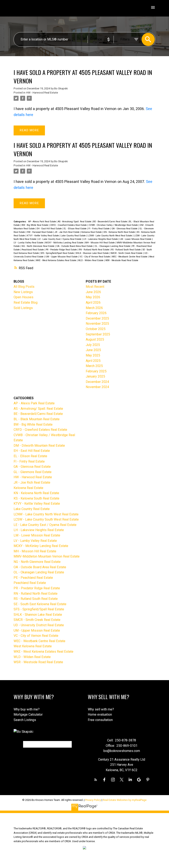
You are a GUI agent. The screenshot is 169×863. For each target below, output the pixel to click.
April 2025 (93, 361)
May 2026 (93, 297)
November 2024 (97, 387)
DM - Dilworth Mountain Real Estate (39, 445)
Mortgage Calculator (28, 714)
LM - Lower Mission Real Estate (136, 239)
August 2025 (95, 339)
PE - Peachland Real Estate (33, 578)
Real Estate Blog (26, 302)
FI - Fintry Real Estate (99, 228)
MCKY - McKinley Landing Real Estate (64, 242)
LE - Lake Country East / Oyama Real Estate (60, 239)
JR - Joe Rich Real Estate (67, 232)
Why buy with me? (27, 709)
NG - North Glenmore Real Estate (38, 246)
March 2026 (94, 308)
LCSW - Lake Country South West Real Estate (46, 519)
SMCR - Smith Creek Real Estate (127, 253)
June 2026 (93, 292)
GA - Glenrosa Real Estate (124, 228)
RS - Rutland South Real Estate (126, 249)
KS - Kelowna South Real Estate (36, 498)
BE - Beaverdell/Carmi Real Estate (110, 221)
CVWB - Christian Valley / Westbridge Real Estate (113, 225)
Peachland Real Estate (33, 249)
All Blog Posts (24, 287)
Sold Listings (23, 308)
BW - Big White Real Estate (35, 225)
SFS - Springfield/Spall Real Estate (58, 253)
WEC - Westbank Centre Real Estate (130, 256)
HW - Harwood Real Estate (42, 92)
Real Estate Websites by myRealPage (125, 799)
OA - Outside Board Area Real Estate (74, 246)
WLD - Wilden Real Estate (91, 260)
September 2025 (98, 334)
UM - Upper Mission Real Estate (61, 256)
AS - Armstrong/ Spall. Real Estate (75, 221)
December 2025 (97, 318)
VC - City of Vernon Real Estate (95, 256)
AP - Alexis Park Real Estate (42, 221)
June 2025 (93, 350)
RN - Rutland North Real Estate (94, 249)
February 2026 (96, 313)
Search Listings (25, 720)
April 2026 (93, 302)
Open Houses (23, 297)
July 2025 (93, 345)
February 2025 (96, 371)
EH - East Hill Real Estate (49, 228)
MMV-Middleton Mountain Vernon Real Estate (47, 556)
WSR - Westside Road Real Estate (121, 260)
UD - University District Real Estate (39, 625)
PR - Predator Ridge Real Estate (61, 249)
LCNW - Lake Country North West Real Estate (110, 235)
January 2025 (95, 376)
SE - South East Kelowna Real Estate (40, 604)
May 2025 (93, 355)
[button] (95, 779)
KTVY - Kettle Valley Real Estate (43, 235)
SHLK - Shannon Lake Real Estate (92, 253)
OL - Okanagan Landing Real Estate (113, 246)
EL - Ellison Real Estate (75, 228)
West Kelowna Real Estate (33, 646)
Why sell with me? (101, 709)
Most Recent (95, 287)
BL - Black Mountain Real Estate (37, 419)
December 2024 (97, 382)
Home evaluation (100, 714)
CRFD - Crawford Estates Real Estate (68, 225)
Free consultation (100, 720)
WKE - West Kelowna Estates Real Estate (56, 260)
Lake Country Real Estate (73, 235)
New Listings (23, 292)
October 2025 (96, 329)
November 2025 (97, 324)
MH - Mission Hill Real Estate (100, 242)
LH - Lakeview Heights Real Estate (101, 239)
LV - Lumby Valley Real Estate (29, 242)
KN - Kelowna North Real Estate (120, 232)
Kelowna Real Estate (91, 232)
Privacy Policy (93, 799)
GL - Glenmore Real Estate (33, 472)
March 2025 (94, 366)
